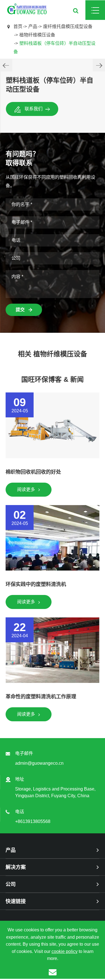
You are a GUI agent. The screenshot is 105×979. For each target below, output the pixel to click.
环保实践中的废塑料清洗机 (36, 584)
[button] (6, 65)
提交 (21, 309)
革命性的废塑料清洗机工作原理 (41, 696)
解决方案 (16, 867)
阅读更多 (26, 489)
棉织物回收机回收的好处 (33, 472)
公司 (11, 884)
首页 (17, 26)
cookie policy (65, 951)
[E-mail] (52, 972)
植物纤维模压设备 (37, 34)
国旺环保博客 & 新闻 (52, 379)
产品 (32, 26)
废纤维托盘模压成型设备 (67, 26)
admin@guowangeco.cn (39, 763)
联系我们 (34, 108)
